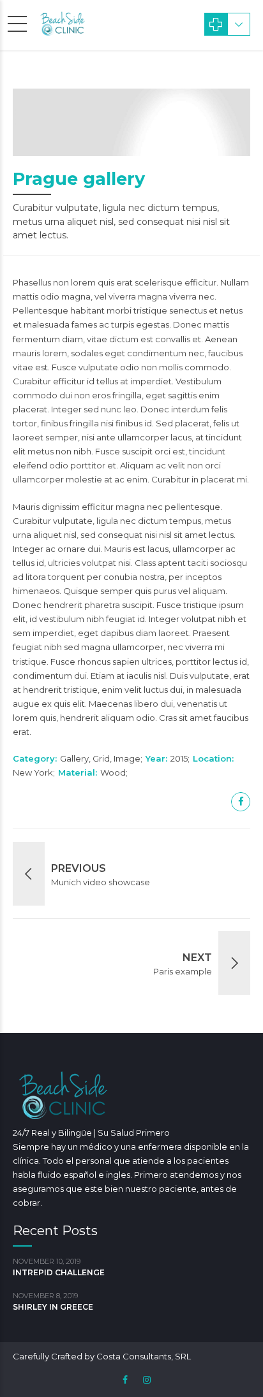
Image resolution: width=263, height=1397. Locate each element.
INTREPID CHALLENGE (59, 1272)
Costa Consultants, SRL (143, 1356)
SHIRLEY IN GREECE (53, 1307)
